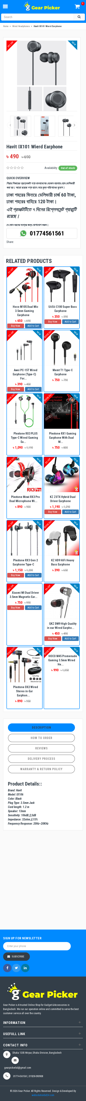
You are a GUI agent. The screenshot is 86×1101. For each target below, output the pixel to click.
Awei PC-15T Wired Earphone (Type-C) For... (25, 374)
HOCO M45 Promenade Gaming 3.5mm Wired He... (62, 660)
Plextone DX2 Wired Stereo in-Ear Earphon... (25, 691)
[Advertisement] (43, 880)
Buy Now (15, 325)
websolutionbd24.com (43, 1095)
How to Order (41, 738)
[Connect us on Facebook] (7, 968)
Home (6, 26)
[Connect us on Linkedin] (25, 968)
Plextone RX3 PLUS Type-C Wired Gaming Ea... (24, 437)
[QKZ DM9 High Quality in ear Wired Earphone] (61, 601)
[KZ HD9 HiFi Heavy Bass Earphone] (61, 537)
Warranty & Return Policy (41, 769)
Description (41, 727)
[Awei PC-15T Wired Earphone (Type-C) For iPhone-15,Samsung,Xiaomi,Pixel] (24, 347)
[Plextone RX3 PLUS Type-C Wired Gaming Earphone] (24, 411)
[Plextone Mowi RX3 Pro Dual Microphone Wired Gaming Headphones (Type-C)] (24, 474)
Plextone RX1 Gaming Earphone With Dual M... (62, 437)
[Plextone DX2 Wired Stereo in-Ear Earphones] (24, 664)
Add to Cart (33, 325)
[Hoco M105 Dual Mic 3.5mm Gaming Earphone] (24, 284)
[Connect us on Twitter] (16, 968)
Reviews (41, 748)
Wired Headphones (21, 26)
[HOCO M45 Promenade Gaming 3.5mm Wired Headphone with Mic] (61, 649)
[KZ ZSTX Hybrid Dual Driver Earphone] (61, 474)
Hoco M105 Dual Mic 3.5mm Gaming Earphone (25, 311)
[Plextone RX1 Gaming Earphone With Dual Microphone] (61, 411)
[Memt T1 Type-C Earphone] (61, 347)
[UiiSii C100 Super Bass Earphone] (61, 284)
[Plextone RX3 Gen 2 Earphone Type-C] (24, 537)
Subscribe (18, 956)
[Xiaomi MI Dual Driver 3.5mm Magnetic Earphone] (24, 586)
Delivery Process (41, 758)
